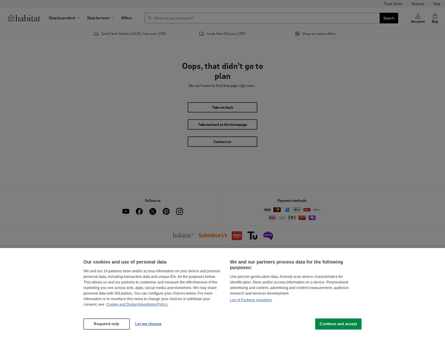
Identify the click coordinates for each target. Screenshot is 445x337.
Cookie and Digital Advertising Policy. (137, 304)
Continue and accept (338, 324)
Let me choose (148, 324)
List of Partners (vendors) (251, 300)
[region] (222, 292)
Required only (106, 324)
